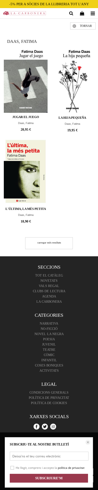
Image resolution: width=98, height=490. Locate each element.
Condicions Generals (49, 392)
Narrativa (49, 323)
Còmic (49, 355)
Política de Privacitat (49, 398)
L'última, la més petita (25, 209)
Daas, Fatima (26, 123)
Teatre (49, 349)
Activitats (49, 370)
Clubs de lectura (49, 291)
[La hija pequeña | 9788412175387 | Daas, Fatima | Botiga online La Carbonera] (72, 80)
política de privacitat (71, 468)
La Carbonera (49, 301)
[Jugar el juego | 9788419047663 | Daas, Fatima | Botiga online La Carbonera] (26, 80)
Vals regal (49, 286)
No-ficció (49, 329)
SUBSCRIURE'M (49, 478)
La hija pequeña (72, 117)
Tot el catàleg (49, 275)
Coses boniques (49, 365)
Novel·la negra (49, 334)
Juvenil (49, 344)
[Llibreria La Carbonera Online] (24, 14)
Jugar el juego (25, 117)
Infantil (49, 360)
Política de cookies (49, 403)
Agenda (49, 296)
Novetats (49, 280)
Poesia (49, 339)
